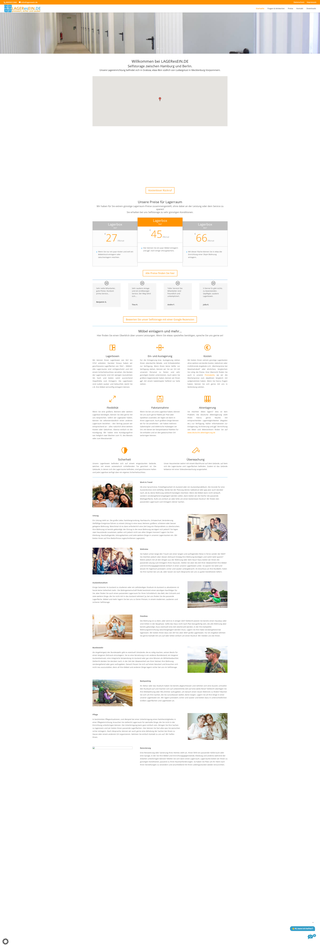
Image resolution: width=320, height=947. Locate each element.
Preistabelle (210, 375)
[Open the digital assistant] (310, 937)
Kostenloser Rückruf (160, 190)
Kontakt (299, 9)
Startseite (260, 9)
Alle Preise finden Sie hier (160, 273)
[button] (160, 99)
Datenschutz (299, 2)
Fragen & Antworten (276, 9)
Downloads (311, 9)
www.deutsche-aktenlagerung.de (201, 432)
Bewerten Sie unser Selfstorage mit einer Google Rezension (160, 319)
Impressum (311, 2)
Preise (290, 9)
